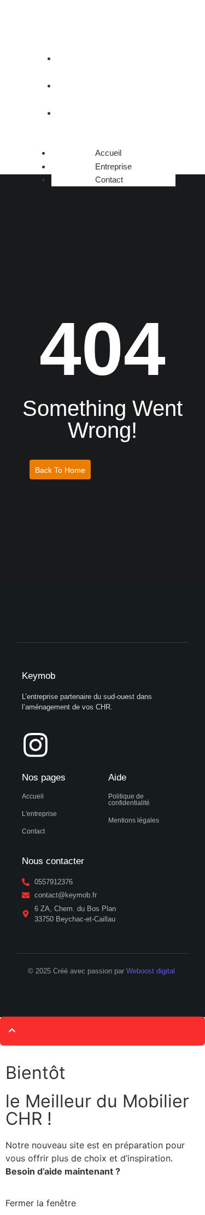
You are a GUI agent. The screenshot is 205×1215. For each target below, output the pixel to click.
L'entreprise (39, 814)
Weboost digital (150, 971)
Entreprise (79, 85)
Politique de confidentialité (129, 800)
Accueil (74, 58)
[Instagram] (35, 745)
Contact (75, 113)
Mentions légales (133, 820)
